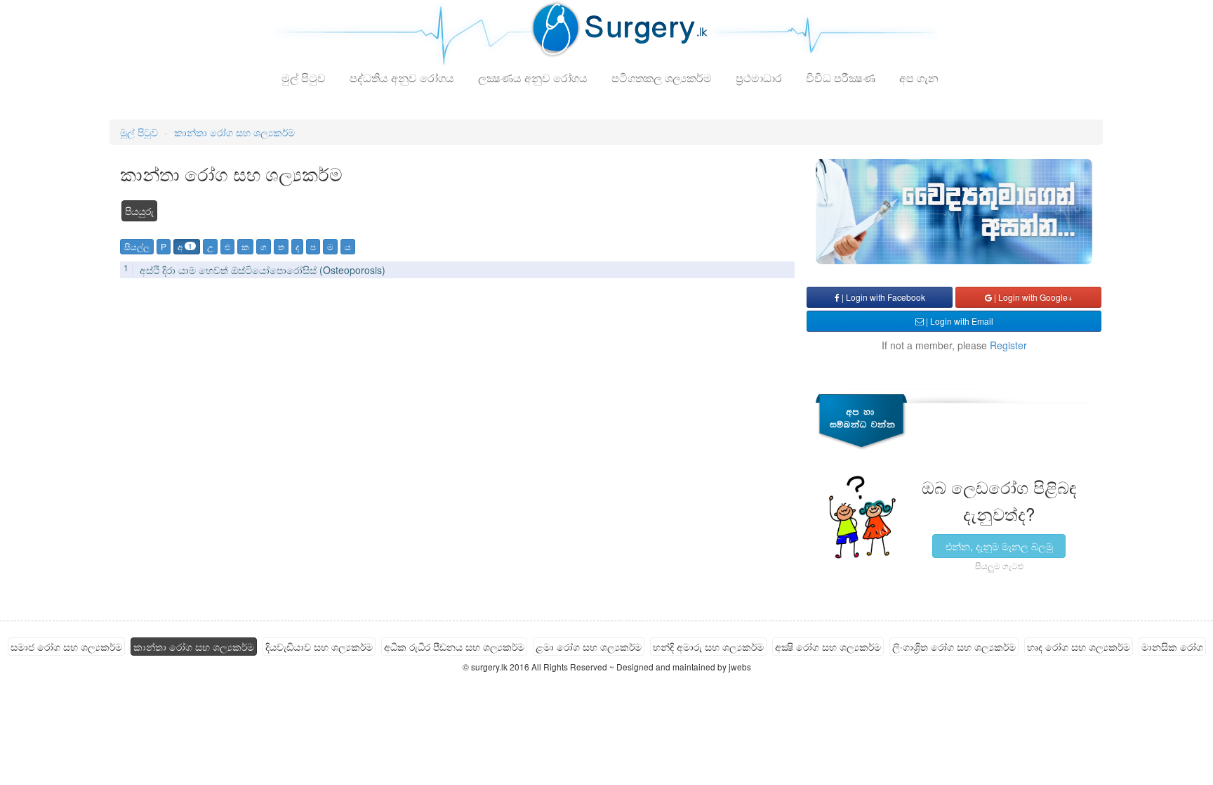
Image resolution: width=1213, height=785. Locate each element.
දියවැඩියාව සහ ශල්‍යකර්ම (319, 647)
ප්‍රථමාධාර (759, 78)
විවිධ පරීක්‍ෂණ (840, 78)
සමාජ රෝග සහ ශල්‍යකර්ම (66, 647)
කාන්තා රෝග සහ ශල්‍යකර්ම (234, 132)
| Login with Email (958, 321)
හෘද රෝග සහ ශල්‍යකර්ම (1078, 647)
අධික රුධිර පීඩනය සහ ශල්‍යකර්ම (454, 647)
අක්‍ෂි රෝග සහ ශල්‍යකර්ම (828, 647)
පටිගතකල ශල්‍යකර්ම (661, 78)
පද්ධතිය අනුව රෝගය (402, 78)
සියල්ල (137, 246)
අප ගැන (919, 78)
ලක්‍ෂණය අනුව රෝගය (533, 78)
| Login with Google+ (1032, 297)
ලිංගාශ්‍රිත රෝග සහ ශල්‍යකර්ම (954, 647)
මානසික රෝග (1172, 647)
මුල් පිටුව (303, 78)
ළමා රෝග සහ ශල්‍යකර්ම (589, 647)
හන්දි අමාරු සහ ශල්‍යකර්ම (708, 647)
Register (1008, 345)
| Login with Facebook (882, 297)
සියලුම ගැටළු (999, 565)
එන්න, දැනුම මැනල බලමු (999, 546)
